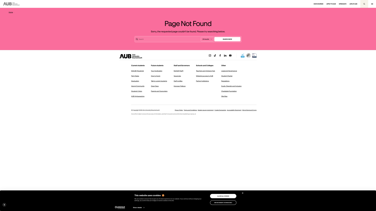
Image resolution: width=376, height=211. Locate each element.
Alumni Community (137, 86)
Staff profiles (178, 81)
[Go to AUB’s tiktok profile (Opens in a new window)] (215, 55)
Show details (137, 207)
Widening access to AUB (204, 76)
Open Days (155, 86)
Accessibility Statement (234, 110)
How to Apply (155, 76)
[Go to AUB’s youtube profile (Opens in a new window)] (230, 55)
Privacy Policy (179, 110)
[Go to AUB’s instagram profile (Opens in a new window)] (210, 55)
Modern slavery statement (206, 110)
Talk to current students (159, 81)
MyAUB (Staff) (178, 71)
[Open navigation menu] (372, 4)
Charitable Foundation (229, 91)
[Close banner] (242, 193)
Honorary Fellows (180, 86)
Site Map (224, 96)
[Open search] (364, 4)
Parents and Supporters (159, 91)
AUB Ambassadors (137, 96)
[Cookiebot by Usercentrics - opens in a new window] (120, 207)
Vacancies (177, 76)
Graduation (135, 81)
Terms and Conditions (190, 110)
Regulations (225, 81)
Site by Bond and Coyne (249, 110)
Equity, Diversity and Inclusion (231, 86)
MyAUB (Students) (137, 71)
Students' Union (136, 91)
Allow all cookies (223, 196)
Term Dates (135, 76)
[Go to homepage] (135, 56)
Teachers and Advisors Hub (205, 71)
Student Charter (226, 76)
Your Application (156, 71)
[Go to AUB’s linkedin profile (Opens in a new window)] (225, 55)
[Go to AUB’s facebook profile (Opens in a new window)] (220, 55)
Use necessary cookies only (223, 202)
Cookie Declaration (220, 110)
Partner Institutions (202, 81)
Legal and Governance (229, 71)
